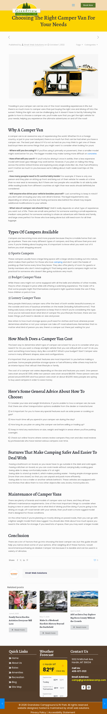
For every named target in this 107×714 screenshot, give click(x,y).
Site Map (17, 687)
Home (15, 658)
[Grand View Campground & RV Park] (26, 9)
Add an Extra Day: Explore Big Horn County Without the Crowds (83, 618)
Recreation (18, 677)
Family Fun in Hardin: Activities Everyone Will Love (20, 620)
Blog (14, 682)
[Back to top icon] (94, 708)
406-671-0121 (79, 671)
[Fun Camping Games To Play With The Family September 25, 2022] (2, 703)
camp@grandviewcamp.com (89, 680)
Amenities (17, 672)
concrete (92, 153)
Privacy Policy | (39, 712)
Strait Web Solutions (34, 44)
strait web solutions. (78, 708)
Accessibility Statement (61, 712)
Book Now (88, 5)
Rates (15, 668)
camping (58, 262)
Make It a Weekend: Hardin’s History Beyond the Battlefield (52, 624)
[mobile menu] (73, 5)
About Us (17, 663)
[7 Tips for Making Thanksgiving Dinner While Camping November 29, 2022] (104, 703)
